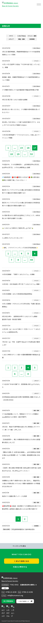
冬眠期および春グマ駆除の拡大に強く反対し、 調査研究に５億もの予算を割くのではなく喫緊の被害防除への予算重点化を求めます (21, 483)
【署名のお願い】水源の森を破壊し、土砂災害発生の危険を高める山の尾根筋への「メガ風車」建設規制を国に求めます (21, 455)
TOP (5, 11)
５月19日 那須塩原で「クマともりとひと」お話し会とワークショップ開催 (21, 136)
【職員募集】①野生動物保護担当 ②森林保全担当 (18, 529)
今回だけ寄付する (20, 567)
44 (31, 259)
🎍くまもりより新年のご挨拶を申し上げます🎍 (17, 228)
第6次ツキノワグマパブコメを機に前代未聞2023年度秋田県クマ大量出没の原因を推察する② (21, 191)
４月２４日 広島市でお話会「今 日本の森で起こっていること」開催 (21, 65)
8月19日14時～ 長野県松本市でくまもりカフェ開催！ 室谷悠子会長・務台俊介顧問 (21, 317)
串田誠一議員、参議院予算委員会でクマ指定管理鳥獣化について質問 (21, 78)
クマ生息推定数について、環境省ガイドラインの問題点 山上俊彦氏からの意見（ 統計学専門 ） (21, 415)
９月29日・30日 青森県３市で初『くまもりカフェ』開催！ (21, 284)
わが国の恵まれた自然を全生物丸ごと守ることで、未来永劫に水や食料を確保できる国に (21, 216)
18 (11, 154)
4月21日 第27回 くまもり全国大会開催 (14, 100)
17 (34, 147)
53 (31, 154)
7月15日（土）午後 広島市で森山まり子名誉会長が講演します (21, 343)
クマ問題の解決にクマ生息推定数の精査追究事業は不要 (20, 90)
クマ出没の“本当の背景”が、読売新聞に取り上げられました (21, 385)
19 (18, 154)
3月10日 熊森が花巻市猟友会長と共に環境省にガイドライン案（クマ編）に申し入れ (21, 428)
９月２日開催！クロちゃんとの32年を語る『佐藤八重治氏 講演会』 (21, 305)
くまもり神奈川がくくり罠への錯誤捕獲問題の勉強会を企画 (21, 356)
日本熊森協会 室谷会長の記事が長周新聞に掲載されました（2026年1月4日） (21, 398)
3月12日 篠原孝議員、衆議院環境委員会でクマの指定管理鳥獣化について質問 (21, 53)
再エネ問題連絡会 (8, 601)
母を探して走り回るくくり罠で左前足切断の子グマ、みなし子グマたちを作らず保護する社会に (21, 123)
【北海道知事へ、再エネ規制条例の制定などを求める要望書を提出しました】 (21, 440)
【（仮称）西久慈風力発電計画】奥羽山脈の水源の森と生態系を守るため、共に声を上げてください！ (21, 469)
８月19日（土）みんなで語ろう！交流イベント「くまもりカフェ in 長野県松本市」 (21, 330)
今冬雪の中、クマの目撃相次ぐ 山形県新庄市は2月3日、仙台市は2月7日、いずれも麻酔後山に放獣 (21, 165)
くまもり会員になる (21, 561)
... (15, 147)
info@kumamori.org (15, 595)
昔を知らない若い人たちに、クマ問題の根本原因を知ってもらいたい (21, 110)
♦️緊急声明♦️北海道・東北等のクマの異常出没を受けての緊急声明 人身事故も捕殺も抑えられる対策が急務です (21, 507)
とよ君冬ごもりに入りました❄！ (13, 238)
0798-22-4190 (11, 592)
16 (28, 147)
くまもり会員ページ (23, 601)
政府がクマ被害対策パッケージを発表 (14, 496)
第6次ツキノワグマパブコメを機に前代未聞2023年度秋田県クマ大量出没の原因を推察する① (21, 204)
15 (21, 147)
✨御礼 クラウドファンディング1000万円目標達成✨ (20, 248)
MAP (5, 588)
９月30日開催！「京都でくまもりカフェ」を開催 (18, 274)
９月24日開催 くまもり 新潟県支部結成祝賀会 (17, 294)
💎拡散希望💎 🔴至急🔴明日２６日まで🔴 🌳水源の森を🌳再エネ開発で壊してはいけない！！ (21, 178)
